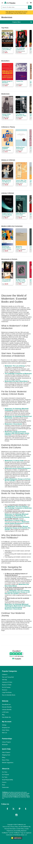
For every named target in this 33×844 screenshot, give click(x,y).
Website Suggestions (7, 762)
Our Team (4, 777)
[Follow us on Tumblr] (26, 809)
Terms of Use (6, 826)
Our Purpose (5, 774)
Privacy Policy (14, 826)
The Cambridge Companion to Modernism (18, 373)
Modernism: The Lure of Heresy (15, 366)
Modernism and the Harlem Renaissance (18, 468)
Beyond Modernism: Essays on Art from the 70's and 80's (17, 528)
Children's (4, 674)
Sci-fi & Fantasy (6, 687)
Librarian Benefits (6, 709)
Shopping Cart (6, 727)
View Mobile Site (6, 717)
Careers (4, 782)
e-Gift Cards (5, 712)
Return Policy (5, 760)
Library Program (6, 742)
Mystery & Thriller (6, 684)
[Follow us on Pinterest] (20, 809)
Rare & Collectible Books (8, 695)
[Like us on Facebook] (7, 809)
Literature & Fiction (7, 682)
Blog (3, 714)
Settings (4, 725)
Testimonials (5, 787)
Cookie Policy (20, 828)
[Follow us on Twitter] (13, 809)
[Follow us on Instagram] (16, 815)
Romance (4, 690)
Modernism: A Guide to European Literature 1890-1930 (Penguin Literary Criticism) (17, 433)
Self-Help (4, 679)
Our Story (4, 772)
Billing (3, 757)
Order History (5, 730)
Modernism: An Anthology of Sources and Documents (17, 516)
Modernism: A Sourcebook (13, 424)
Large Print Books (7, 692)
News (3, 784)
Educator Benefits (7, 707)
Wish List (4, 732)
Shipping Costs (6, 755)
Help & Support (6, 752)
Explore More (17, 22)
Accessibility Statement (20, 830)
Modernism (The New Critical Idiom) (16, 381)
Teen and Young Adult (8, 677)
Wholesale (5, 744)
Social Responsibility (7, 779)
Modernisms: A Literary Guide (14, 460)
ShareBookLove (6, 704)
